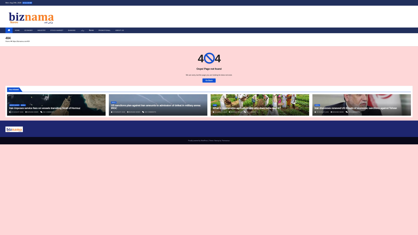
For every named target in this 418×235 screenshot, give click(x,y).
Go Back (209, 80)
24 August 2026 (17, 112)
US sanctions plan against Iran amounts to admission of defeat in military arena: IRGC (156, 107)
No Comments (48, 112)
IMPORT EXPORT (14, 105)
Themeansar (225, 140)
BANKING (72, 30)
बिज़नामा (91, 30)
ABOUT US (119, 30)
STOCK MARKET (56, 30)
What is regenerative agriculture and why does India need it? (247, 108)
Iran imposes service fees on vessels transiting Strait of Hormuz (44, 108)
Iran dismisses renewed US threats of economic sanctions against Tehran (356, 108)
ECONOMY (28, 30)
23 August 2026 (323, 112)
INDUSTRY (41, 30)
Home (17, 30)
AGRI (214, 105)
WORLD (23, 105)
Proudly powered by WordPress (198, 140)
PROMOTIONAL (105, 30)
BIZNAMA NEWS (33, 112)
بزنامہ (82, 30)
